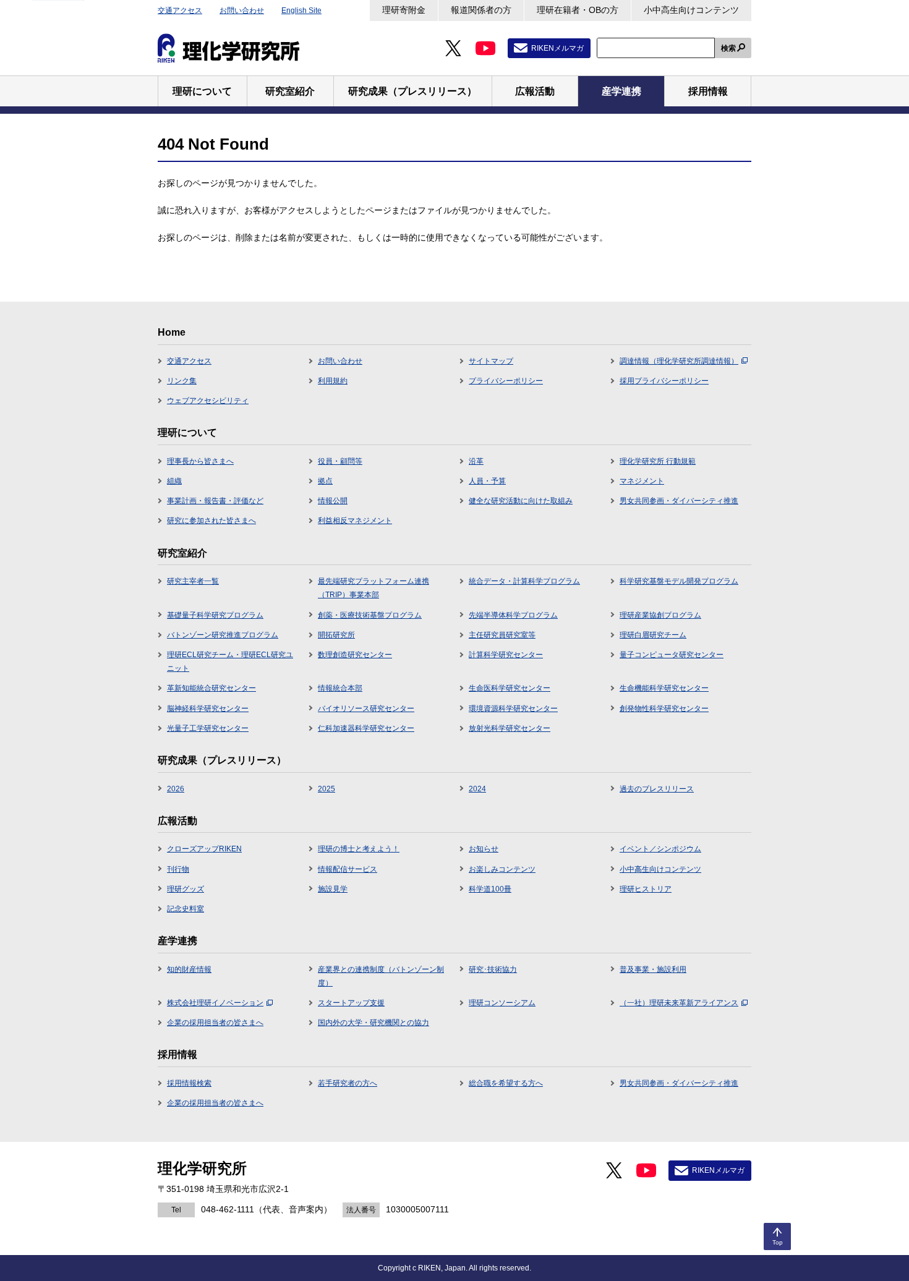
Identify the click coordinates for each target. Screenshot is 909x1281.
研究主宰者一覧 (193, 581)
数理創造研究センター (355, 654)
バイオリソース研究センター (366, 708)
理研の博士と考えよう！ (358, 849)
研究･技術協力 (493, 969)
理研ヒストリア (646, 889)
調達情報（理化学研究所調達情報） (679, 361)
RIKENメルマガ (557, 48)
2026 (175, 789)
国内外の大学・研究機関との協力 (373, 1022)
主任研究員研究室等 (502, 635)
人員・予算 (487, 481)
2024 (477, 789)
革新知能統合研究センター (211, 688)
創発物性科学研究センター (664, 708)
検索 (728, 48)
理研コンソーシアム (502, 1002)
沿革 (476, 461)
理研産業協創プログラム (660, 615)
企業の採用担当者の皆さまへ (215, 1022)
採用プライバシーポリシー (664, 381)
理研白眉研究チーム (653, 635)
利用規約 (333, 381)
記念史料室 (185, 908)
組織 (174, 481)
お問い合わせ (242, 10)
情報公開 (333, 500)
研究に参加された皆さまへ (211, 520)
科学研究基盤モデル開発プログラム (679, 581)
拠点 (325, 481)
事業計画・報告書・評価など (215, 500)
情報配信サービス (347, 869)
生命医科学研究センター (509, 688)
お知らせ (483, 849)
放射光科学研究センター (509, 728)
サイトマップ (491, 361)
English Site (301, 10)
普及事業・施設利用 (653, 969)
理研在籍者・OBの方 (577, 10)
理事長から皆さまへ (200, 461)
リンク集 (182, 381)
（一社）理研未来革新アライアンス (679, 1002)
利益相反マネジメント (355, 520)
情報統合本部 (340, 688)
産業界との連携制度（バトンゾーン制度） (381, 976)
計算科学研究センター (506, 654)
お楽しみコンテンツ (502, 869)
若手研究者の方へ (347, 1083)
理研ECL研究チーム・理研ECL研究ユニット (230, 661)
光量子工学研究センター (208, 728)
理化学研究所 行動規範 (658, 461)
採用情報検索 (189, 1083)
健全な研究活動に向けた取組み (521, 500)
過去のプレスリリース (657, 789)
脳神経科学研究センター (208, 708)
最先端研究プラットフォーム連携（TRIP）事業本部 (373, 588)
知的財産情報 (189, 969)
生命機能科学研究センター (664, 688)
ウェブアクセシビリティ (208, 400)
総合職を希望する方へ (506, 1083)
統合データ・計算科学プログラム (524, 581)
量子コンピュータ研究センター (671, 654)
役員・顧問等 (340, 461)
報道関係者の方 (481, 10)
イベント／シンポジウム (660, 849)
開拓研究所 (336, 635)
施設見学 (333, 889)
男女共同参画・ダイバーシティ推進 (679, 500)
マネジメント (642, 481)
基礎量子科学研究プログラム (215, 615)
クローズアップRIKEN (204, 849)
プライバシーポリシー (506, 381)
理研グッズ (185, 889)
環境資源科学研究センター (513, 708)
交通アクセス (180, 10)
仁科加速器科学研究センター (366, 728)
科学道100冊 (490, 889)
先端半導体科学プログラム (513, 615)
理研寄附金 (403, 10)
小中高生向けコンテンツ (691, 10)
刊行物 (178, 869)
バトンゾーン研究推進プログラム (222, 635)
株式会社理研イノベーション (215, 1002)
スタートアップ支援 (351, 1002)
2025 (326, 789)
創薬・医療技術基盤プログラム (370, 615)
